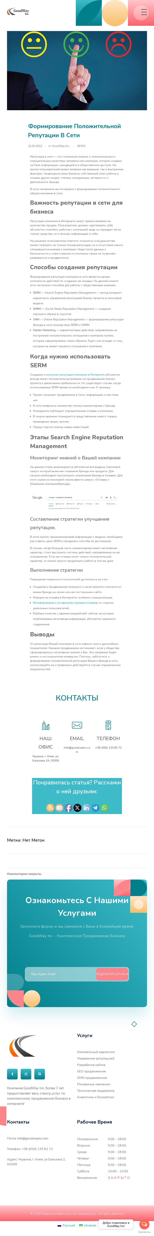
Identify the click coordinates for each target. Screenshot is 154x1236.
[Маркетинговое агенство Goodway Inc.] (18, 11)
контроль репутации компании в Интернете (75, 375)
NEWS (81, 146)
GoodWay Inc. (61, 146)
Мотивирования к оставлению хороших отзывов (65, 603)
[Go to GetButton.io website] (144, 1232)
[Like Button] (136, 840)
